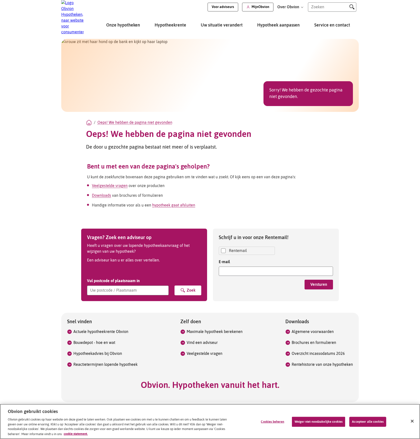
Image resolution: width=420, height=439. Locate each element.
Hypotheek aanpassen (278, 25)
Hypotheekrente (170, 25)
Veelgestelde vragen (110, 186)
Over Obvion (288, 7)
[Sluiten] (412, 421)
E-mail (224, 262)
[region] (210, 421)
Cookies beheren (272, 421)
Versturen (318, 285)
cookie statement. (76, 434)
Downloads (101, 195)
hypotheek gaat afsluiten (173, 205)
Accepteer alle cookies (368, 421)
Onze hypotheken (123, 25)
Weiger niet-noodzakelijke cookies (318, 421)
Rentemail (238, 251)
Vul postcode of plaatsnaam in (113, 280)
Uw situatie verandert (222, 25)
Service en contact (332, 25)
